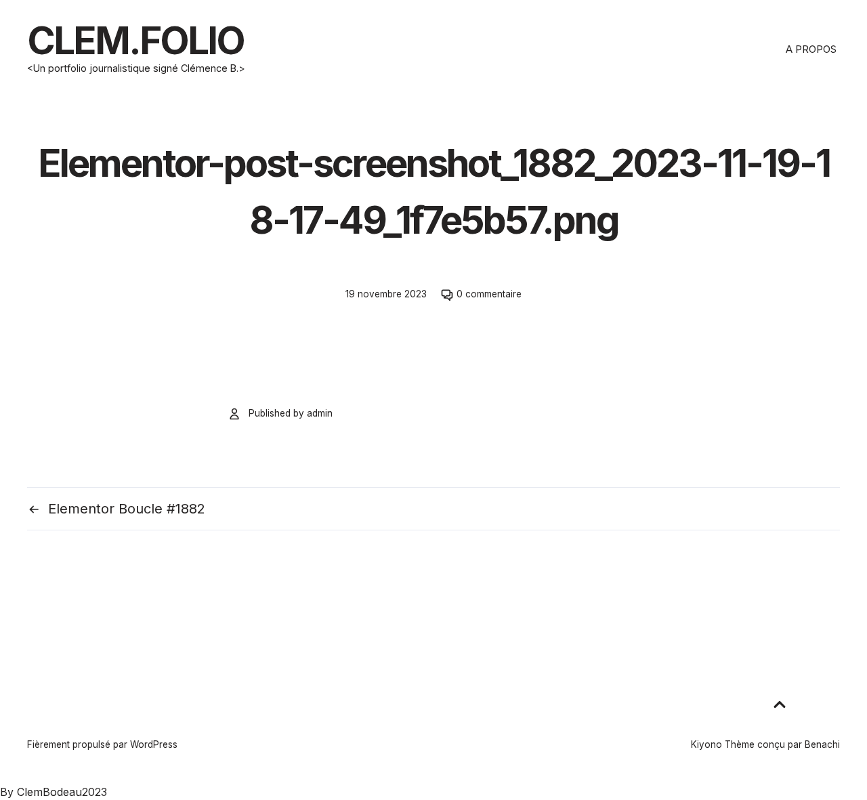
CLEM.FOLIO (135, 41)
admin (320, 413)
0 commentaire (489, 294)
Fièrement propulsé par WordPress (102, 744)
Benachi (822, 744)
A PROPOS (811, 49)
